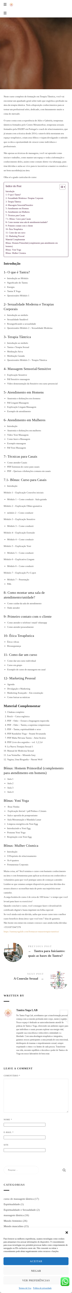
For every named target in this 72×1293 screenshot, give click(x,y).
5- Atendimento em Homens (17, 208)
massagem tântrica (14, 1215)
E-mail (9, 1132)
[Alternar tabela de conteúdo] (61, 187)
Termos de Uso (25, 1288)
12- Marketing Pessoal (15, 236)
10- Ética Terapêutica (14, 229)
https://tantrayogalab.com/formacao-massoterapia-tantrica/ (31, 931)
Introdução (10, 191)
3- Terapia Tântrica (13, 202)
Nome (8, 1119)
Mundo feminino (13, 1220)
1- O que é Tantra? (13, 195)
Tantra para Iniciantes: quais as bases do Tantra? (36, 952)
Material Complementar (15, 239)
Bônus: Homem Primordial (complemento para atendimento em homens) (32, 245)
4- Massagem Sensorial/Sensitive (19, 205)
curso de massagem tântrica (19, 1198)
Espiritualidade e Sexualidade (20, 1209)
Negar (36, 1270)
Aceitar (36, 1261)
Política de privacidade (42, 1288)
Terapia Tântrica (36, 31)
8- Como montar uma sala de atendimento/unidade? (27, 222)
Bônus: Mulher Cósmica (16, 253)
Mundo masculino (13, 1226)
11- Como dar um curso (15, 233)
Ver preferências (36, 1280)
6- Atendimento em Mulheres (18, 212)
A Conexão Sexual (36, 977)
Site (6, 1145)
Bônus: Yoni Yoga (13, 250)
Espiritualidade (12, 1204)
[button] (67, 1232)
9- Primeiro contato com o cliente (19, 226)
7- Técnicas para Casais (15, 215)
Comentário (12, 1076)
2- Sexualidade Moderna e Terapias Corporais (24, 198)
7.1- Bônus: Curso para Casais (18, 219)
